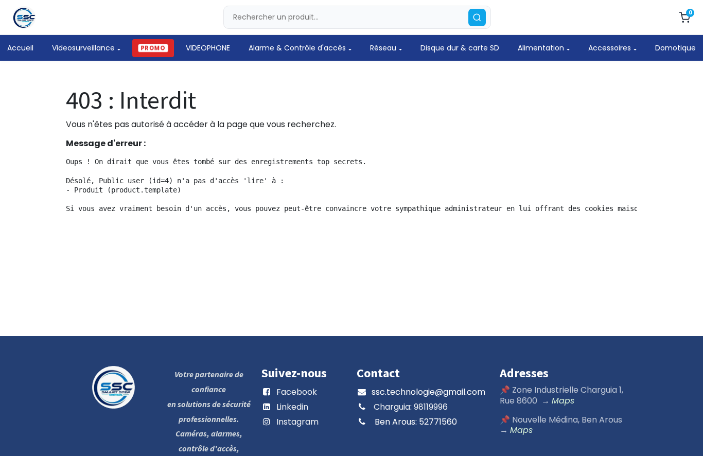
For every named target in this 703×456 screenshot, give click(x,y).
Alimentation (541, 48)
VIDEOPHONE (208, 48)
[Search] (477, 17)
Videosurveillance (83, 48)
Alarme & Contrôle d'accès (297, 48)
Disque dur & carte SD (459, 48)
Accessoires (609, 48)
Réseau (383, 48)
